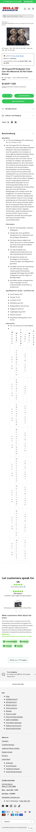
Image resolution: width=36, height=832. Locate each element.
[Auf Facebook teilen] (12, 122)
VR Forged (5, 48)
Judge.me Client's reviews (10, 748)
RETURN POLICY (11, 702)
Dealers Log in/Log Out (13, 726)
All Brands (9, 763)
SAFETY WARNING (12, 720)
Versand (4, 87)
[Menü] (33, 9)
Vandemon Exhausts (13, 769)
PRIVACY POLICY (11, 705)
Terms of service (11, 708)
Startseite (4, 22)
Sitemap (9, 711)
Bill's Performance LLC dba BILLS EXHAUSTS (17, 827)
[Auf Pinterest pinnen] (15, 122)
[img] (18, 584)
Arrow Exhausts (11, 766)
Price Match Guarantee (14, 723)
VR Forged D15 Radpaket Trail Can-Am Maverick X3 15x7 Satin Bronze (18, 24)
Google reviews (7, 752)
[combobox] (18, 16)
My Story (5, 756)
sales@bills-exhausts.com (11, 797)
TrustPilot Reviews (8, 745)
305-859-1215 (25, 801)
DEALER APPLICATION (13, 729)
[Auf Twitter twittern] (8, 122)
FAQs (7, 696)
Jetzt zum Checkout (18, 101)
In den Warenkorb (24, 96)
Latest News (6, 759)
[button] (29, 9)
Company (5, 741)
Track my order (11, 714)
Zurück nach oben (18, 684)
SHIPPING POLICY (12, 699)
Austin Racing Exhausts (14, 772)
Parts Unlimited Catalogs (14, 717)
